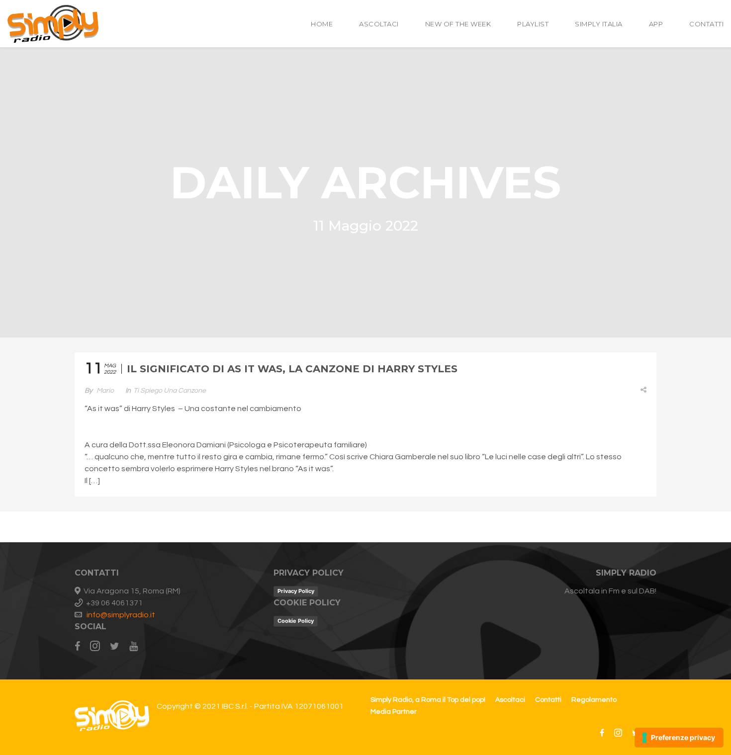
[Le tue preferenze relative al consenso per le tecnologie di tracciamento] (679, 737)
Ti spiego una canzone (169, 390)
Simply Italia (599, 24)
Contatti (706, 24)
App (656, 24)
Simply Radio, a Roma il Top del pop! (427, 699)
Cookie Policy (295, 620)
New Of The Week (458, 24)
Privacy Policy (295, 590)
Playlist (532, 24)
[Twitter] (114, 647)
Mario (105, 390)
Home (322, 24)
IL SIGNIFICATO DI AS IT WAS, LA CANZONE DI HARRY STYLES (292, 369)
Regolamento (594, 699)
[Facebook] (80, 647)
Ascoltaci (379, 24)
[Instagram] (95, 647)
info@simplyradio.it (121, 615)
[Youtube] (133, 647)
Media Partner (393, 711)
